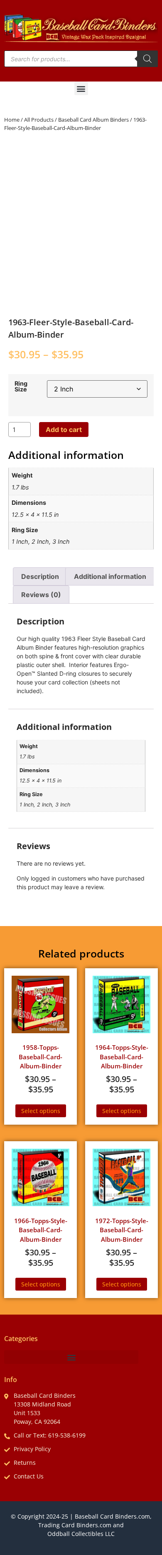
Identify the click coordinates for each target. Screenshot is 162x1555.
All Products (39, 119)
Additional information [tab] (110, 576)
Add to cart (64, 429)
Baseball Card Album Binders (93, 119)
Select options (40, 1111)
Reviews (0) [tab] (41, 594)
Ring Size (21, 387)
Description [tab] (40, 576)
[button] (81, 88)
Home (12, 119)
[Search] (147, 58)
